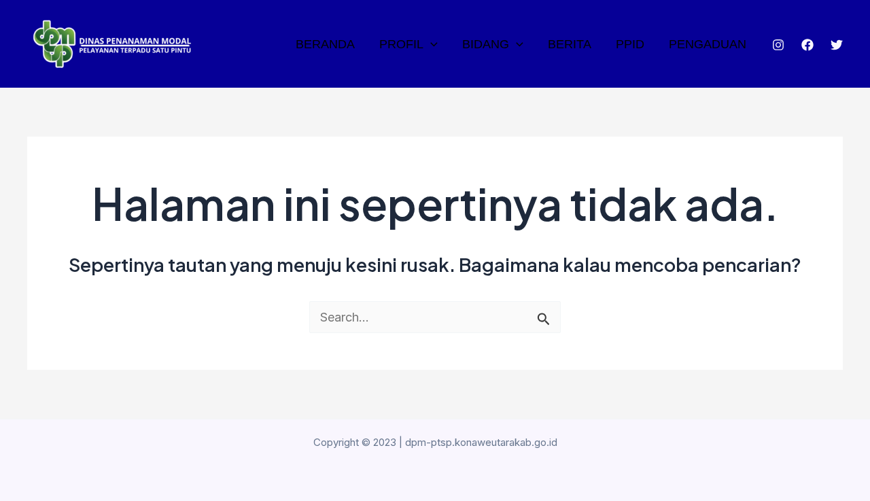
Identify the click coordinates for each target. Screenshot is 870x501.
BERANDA (325, 44)
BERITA (569, 44)
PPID (630, 44)
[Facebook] (807, 45)
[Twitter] (837, 45)
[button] (430, 44)
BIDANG (485, 44)
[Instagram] (778, 45)
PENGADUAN (707, 44)
